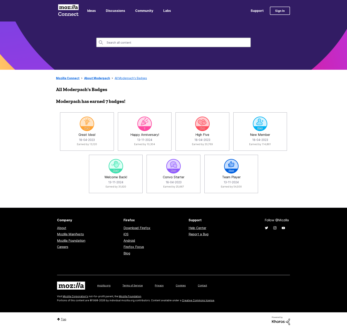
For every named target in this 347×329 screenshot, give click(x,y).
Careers (62, 247)
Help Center (197, 228)
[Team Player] (231, 166)
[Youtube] (283, 228)
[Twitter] (266, 228)
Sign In (280, 10)
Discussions (115, 11)
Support (257, 11)
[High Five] (202, 124)
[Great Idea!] (87, 124)
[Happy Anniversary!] (144, 124)
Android (129, 241)
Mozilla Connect (68, 10)
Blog (126, 253)
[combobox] (173, 42)
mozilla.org (103, 285)
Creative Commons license (198, 300)
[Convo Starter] (173, 166)
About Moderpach (97, 78)
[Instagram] (275, 228)
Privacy (159, 285)
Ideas (91, 11)
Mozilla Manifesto (70, 234)
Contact (202, 285)
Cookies (181, 285)
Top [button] (63, 319)
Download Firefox (136, 228)
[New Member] (260, 124)
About (61, 228)
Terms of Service (132, 285)
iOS (126, 234)
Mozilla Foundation (71, 241)
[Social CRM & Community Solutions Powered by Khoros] (281, 320)
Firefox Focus (133, 247)
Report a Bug (198, 234)
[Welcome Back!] (116, 166)
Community (144, 11)
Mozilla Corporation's (75, 296)
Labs (167, 11)
